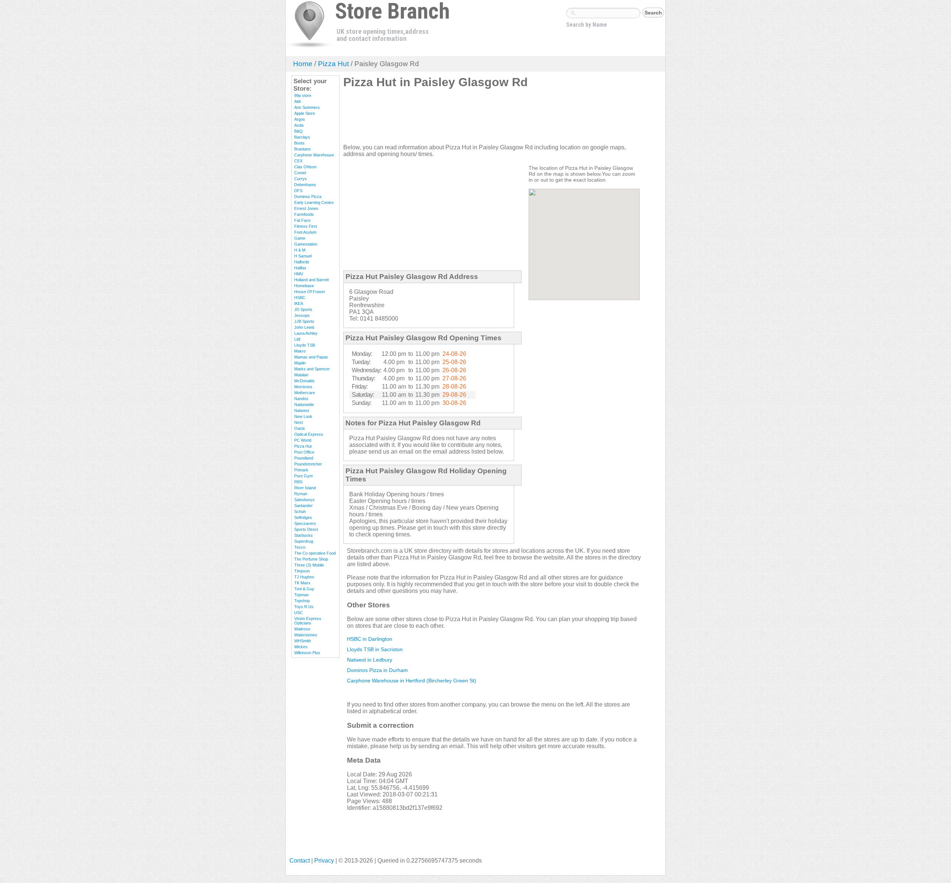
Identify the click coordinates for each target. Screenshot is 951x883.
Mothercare (304, 392)
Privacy (324, 860)
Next (298, 422)
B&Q (298, 131)
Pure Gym (303, 476)
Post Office (304, 452)
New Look (303, 416)
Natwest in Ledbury (369, 660)
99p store (302, 95)
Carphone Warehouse (314, 155)
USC (298, 612)
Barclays (302, 137)
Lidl (297, 339)
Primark (301, 470)
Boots (299, 143)
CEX (298, 161)
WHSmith (302, 641)
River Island (305, 488)
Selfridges (303, 517)
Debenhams (305, 184)
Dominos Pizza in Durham (377, 670)
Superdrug (303, 541)
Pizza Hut (333, 64)
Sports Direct (306, 529)
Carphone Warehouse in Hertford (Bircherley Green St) (411, 681)
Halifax (300, 268)
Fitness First (305, 226)
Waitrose (302, 629)
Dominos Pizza (307, 196)
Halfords (301, 262)
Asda (299, 125)
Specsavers (305, 523)
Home (302, 64)
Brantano (302, 149)
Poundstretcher (308, 464)
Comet (300, 173)
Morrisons (303, 386)
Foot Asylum (305, 232)
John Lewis (304, 327)
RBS (298, 482)
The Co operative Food (315, 553)
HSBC (299, 297)
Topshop (302, 600)
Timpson (302, 571)
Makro (300, 351)
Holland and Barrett (311, 279)
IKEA (298, 303)
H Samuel (303, 256)
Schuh (300, 511)
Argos (299, 119)
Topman (301, 595)
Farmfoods (304, 214)
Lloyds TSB (304, 345)
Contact (299, 860)
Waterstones (305, 635)
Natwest (301, 410)
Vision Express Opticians (307, 620)
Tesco (299, 547)
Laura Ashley (306, 333)
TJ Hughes (304, 577)
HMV (298, 274)
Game (299, 238)
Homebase (304, 285)
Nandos (301, 398)
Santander (303, 505)
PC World (302, 440)
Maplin (300, 363)
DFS (298, 190)
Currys (300, 178)
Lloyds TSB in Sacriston (375, 649)
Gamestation (305, 244)
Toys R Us (304, 606)
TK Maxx (302, 583)
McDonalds (304, 381)
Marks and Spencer (312, 369)
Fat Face (302, 220)
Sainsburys (304, 499)
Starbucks (303, 535)
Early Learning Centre (314, 202)
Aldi (297, 101)
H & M (299, 250)
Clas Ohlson (305, 167)
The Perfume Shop (311, 559)
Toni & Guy (304, 589)
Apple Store (304, 113)
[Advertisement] (478, 119)
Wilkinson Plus (307, 652)
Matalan (301, 375)
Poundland (303, 458)
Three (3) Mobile (309, 565)
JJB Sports (304, 321)
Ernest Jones (306, 208)
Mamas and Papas (311, 357)
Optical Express (308, 434)
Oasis (299, 428)
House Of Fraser (309, 291)
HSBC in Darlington (369, 639)
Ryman (300, 493)
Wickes (301, 647)
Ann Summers (307, 107)
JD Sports (303, 309)
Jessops (302, 315)
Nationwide (304, 404)
